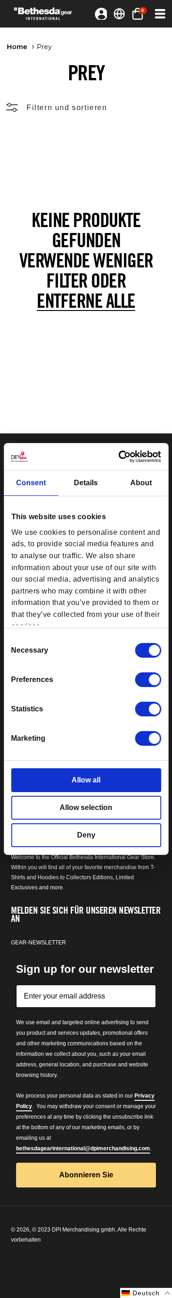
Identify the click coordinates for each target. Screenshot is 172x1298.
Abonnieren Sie (86, 1175)
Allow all (86, 780)
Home (17, 47)
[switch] (148, 679)
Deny (86, 835)
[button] (159, 14)
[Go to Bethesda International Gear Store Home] (46, 14)
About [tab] (141, 483)
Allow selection (86, 807)
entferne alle (86, 301)
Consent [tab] (31, 483)
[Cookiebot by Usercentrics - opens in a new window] (122, 456)
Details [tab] (86, 483)
